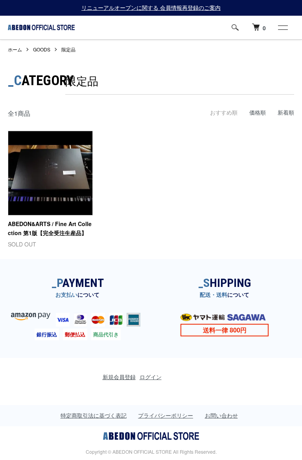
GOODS (41, 49)
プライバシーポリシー (165, 415)
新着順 (286, 112)
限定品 (68, 49)
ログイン (151, 377)
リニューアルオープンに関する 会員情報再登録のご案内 (151, 7)
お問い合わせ (221, 415)
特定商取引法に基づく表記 (94, 415)
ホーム (15, 49)
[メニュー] (282, 27)
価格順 (257, 112)
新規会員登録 (119, 377)
